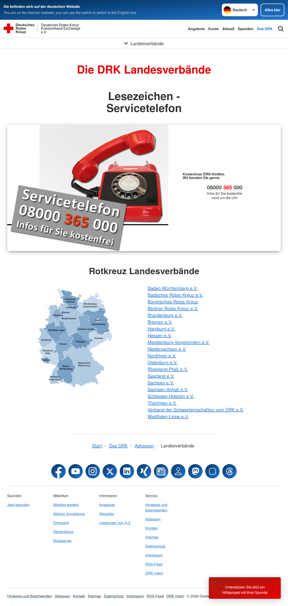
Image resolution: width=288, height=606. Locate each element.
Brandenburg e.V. (165, 315)
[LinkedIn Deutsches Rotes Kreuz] (127, 471)
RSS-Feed (153, 564)
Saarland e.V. (161, 376)
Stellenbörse (63, 531)
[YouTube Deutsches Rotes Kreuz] (75, 471)
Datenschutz (155, 546)
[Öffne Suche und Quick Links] (280, 28)
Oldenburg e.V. (163, 362)
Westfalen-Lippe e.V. (168, 416)
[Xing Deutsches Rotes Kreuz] (144, 471)
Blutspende (62, 540)
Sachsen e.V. (161, 382)
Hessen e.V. (160, 335)
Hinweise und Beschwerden (156, 507)
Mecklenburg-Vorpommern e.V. (178, 342)
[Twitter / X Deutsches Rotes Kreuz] (110, 471)
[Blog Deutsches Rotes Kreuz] (161, 471)
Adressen (153, 519)
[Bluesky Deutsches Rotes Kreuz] (212, 471)
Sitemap (152, 537)
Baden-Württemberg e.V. (173, 288)
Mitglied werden (66, 504)
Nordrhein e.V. (162, 355)
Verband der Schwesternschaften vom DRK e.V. (196, 409)
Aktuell (228, 28)
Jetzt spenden (18, 504)
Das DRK (265, 28)
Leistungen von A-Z (114, 522)
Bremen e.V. (160, 322)
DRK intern (154, 573)
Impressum (154, 555)
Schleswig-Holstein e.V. (171, 396)
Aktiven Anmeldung (69, 513)
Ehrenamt (61, 522)
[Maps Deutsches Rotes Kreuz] (178, 471)
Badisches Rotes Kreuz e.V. (175, 295)
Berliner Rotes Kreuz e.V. (173, 308)
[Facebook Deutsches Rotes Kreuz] (58, 471)
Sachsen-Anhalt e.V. (168, 389)
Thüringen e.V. (162, 403)
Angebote (196, 28)
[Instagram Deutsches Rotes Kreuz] (93, 471)
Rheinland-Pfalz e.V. (168, 369)
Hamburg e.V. (161, 328)
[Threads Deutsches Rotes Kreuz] (229, 471)
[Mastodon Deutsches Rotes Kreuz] (195, 471)
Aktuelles (106, 513)
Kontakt (151, 528)
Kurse (213, 28)
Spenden (245, 28)
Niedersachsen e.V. (167, 349)
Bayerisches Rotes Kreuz (173, 301)
